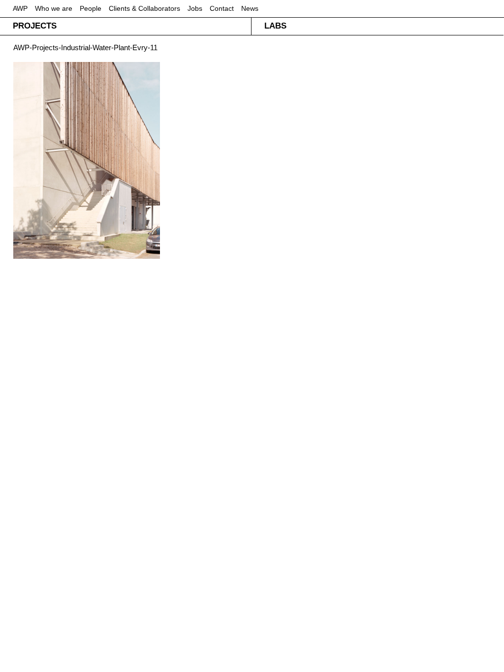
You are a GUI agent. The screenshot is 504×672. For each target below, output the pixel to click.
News (249, 8)
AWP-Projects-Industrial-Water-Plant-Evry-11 (85, 47)
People (90, 8)
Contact (222, 8)
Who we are (53, 8)
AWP (20, 8)
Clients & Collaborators (144, 8)
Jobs (195, 8)
